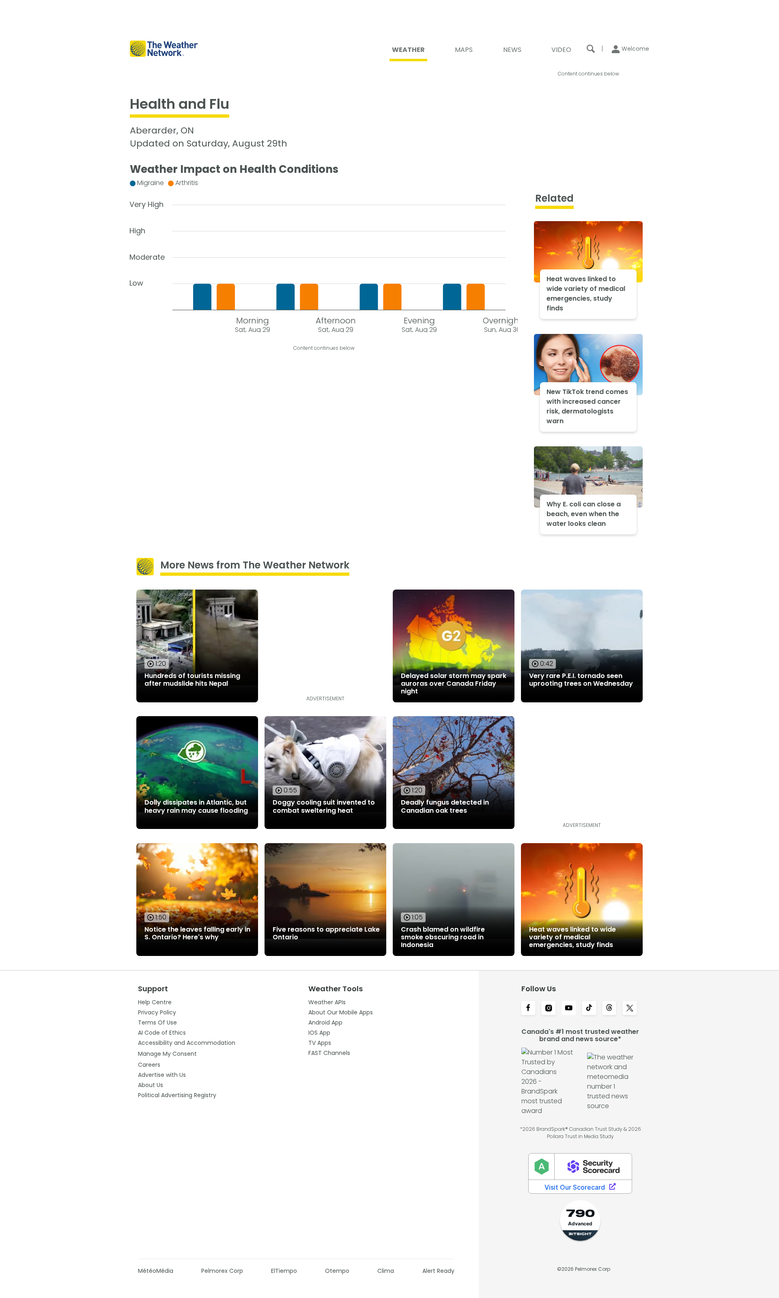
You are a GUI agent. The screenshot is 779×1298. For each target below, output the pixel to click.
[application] (324, 254)
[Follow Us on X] (630, 1009)
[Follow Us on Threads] (609, 1009)
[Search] (591, 49)
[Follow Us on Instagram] (548, 1009)
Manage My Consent (167, 1053)
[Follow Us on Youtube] (569, 1009)
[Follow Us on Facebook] (528, 1009)
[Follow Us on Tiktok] (589, 1009)
